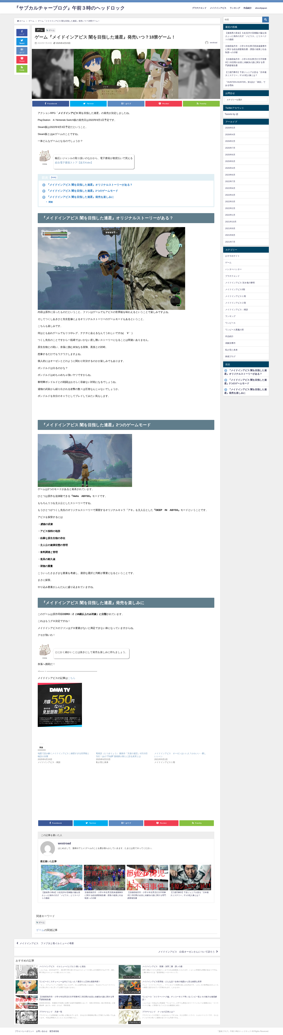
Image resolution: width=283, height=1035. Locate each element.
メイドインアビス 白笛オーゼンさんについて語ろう (186, 951)
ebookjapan (261, 8)
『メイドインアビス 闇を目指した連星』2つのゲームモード (80, 190)
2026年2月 (230, 141)
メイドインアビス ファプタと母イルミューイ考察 (47, 943)
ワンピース (230, 323)
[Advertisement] (126, 407)
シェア (21, 34)
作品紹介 (247, 8)
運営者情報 (54, 1031)
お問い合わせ (41, 1031)
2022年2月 (230, 208)
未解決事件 (230, 343)
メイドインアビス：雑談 (236, 310)
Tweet (22, 43)
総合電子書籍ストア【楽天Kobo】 (74, 162)
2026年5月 (230, 128)
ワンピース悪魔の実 (234, 330)
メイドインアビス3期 (235, 289)
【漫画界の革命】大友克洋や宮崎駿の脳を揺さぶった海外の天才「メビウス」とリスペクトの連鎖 (245, 36)
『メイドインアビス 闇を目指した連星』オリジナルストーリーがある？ (88, 184)
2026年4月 (230, 134)
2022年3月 (230, 201)
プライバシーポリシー (24, 1031)
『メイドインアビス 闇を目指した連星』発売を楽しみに (78, 197)
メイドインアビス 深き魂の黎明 (240, 283)
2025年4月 (230, 168)
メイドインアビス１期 (235, 296)
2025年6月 (230, 155)
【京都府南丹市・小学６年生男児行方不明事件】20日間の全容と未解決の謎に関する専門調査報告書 (245, 62)
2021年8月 (230, 235)
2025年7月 (230, 148)
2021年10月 (230, 222)
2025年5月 (230, 161)
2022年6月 (230, 188)
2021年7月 (230, 242)
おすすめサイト (232, 256)
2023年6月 (230, 175)
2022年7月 (230, 181)
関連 (50, 202)
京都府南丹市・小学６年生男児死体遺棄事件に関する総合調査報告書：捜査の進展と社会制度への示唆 (245, 49)
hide (54, 177)
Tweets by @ (231, 114)
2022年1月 (230, 215)
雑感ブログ (230, 356)
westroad (213, 43)
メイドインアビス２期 (235, 303)
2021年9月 (230, 228)
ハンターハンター (233, 269)
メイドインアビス (218, 8)
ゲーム (40, 30)
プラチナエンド (199, 8)
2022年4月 (230, 195)
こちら (71, 678)
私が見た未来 (231, 350)
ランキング (235, 8)
